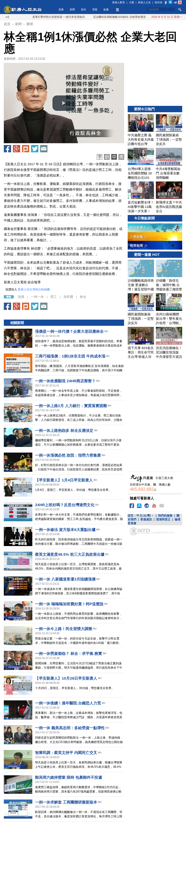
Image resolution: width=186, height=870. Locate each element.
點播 (106, 9)
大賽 (131, 2)
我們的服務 (165, 515)
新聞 (72, 9)
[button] (63, 103)
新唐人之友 (144, 2)
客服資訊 (146, 519)
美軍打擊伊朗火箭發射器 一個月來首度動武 (39, 16)
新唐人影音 (118, 2)
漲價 (21, 297)
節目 (83, 9)
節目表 (158, 2)
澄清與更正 (163, 519)
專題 (94, 9)
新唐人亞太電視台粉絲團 (34, 289)
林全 (83, 297)
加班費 (68, 297)
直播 (61, 9)
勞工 (53, 297)
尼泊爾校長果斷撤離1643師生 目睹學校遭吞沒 (101, 16)
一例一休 (37, 297)
